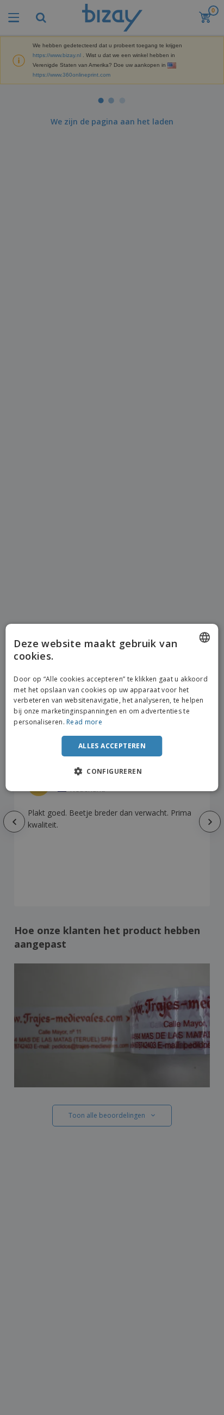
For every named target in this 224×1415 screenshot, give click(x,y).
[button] (112, 771)
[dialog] (111, 707)
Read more (84, 722)
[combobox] (205, 637)
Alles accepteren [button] (112, 745)
